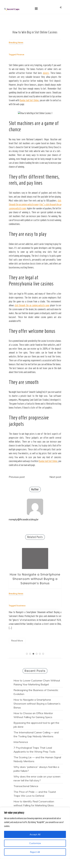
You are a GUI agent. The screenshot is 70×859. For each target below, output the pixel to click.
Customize (35, 843)
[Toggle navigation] (36, 8)
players (46, 73)
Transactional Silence (26, 786)
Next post (55, 476)
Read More (17, 640)
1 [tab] (27, 654)
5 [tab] (40, 654)
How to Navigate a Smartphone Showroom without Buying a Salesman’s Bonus (35, 578)
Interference (21, 742)
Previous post (17, 476)
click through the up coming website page (32, 305)
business (21, 605)
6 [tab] (43, 654)
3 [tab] (33, 654)
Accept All (35, 834)
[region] (35, 833)
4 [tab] (36, 654)
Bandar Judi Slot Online (29, 100)
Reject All (35, 852)
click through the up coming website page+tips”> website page (35, 204)
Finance (20, 54)
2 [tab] (30, 654)
